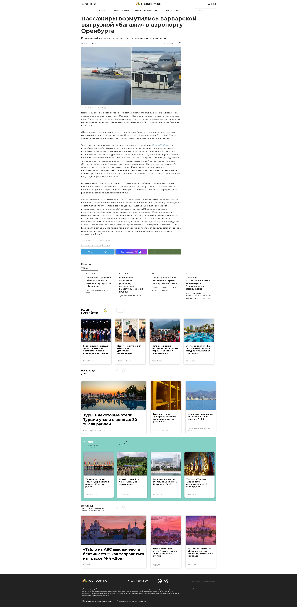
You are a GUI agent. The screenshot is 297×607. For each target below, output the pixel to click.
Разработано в (202, 581)
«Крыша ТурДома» (161, 145)
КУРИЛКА (136, 10)
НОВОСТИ (103, 10)
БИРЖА (125, 10)
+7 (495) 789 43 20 (137, 580)
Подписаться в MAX (129, 252)
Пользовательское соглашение (131, 601)
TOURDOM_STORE (170, 10)
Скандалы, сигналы (91, 245)
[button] (118, 310)
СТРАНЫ (115, 10)
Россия (106, 245)
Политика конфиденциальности (97, 601)
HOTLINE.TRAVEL (151, 10)
